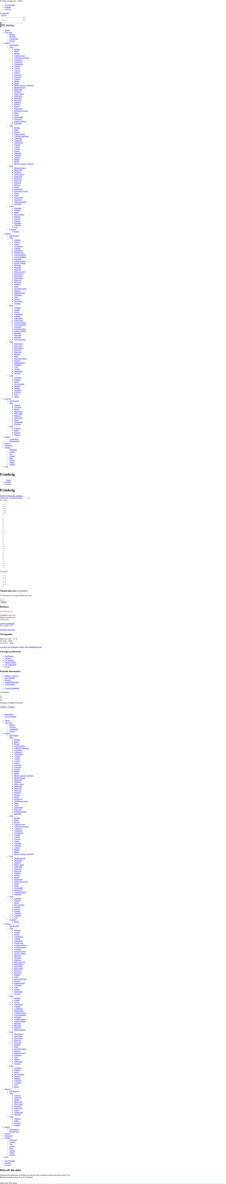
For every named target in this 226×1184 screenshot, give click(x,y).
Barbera (17, 49)
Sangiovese (18, 109)
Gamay (17, 73)
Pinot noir (17, 100)
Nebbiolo (17, 92)
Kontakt (8, 7)
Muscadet (17, 267)
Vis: (1, 500)
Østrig (16, 397)
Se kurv (3, 707)
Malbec (17, 81)
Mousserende (14, 441)
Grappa (12, 456)
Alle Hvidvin (14, 236)
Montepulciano (19, 87)
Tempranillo (18, 117)
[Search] (24, 18)
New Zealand (19, 215)
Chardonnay (18, 64)
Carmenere (18, 62)
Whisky (12, 464)
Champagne (13, 39)
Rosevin (8, 399)
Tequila (12, 460)
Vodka (11, 462)
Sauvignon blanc (20, 289)
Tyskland (17, 225)
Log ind (8, 9)
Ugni (16, 297)
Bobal (16, 51)
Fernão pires (18, 253)
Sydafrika (17, 223)
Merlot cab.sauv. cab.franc (24, 85)
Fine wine (8, 32)
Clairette (17, 248)
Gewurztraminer (20, 257)
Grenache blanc (20, 261)
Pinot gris (17, 280)
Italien (16, 212)
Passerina (17, 270)
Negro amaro (19, 94)
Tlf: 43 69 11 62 (6, 611)
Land (11, 206)
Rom (11, 458)
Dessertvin (9, 445)
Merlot (16, 83)
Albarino (17, 240)
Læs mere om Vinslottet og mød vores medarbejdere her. (21, 647)
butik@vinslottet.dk (7, 624)
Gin (10, 454)
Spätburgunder (19, 293)
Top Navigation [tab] (10, 717)
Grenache (17, 77)
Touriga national (20, 121)
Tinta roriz (18, 119)
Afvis (15, 1183)
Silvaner (17, 291)
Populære (12, 229)
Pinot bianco (18, 274)
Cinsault (17, 66)
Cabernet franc (19, 56)
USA (16, 227)
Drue (11, 47)
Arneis (16, 244)
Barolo (16, 231)
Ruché (16, 107)
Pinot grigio (18, 278)
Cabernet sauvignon (21, 58)
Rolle (16, 287)
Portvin (12, 41)
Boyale (16, 54)
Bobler (7, 437)
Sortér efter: (4, 498)
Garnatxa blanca (20, 255)
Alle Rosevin (14, 401)
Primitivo (17, 102)
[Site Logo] (4, 13)
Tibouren (17, 424)
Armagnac (13, 450)
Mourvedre (18, 90)
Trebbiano (18, 295)
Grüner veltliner (20, 263)
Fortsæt (11, 707)
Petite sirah (18, 96)
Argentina (18, 208)
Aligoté (17, 242)
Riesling (17, 284)
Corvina (17, 71)
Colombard (18, 251)
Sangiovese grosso (21, 111)
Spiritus (7, 448)
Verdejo (17, 299)
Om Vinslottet (10, 5)
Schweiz (17, 219)
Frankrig (17, 210)
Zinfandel (17, 123)
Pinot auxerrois (19, 272)
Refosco (17, 104)
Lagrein (17, 79)
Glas (6, 467)
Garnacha (17, 75)
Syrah (16, 115)
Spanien (17, 221)
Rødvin (12, 35)
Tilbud (7, 30)
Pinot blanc (18, 276)
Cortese (17, 68)
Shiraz (16, 113)
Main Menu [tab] (9, 714)
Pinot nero (18, 98)
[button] (3, 15)
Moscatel (17, 265)
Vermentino (18, 301)
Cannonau (18, 60)
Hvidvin (12, 37)
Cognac (12, 452)
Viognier (17, 304)
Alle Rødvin (14, 45)
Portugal (17, 217)
